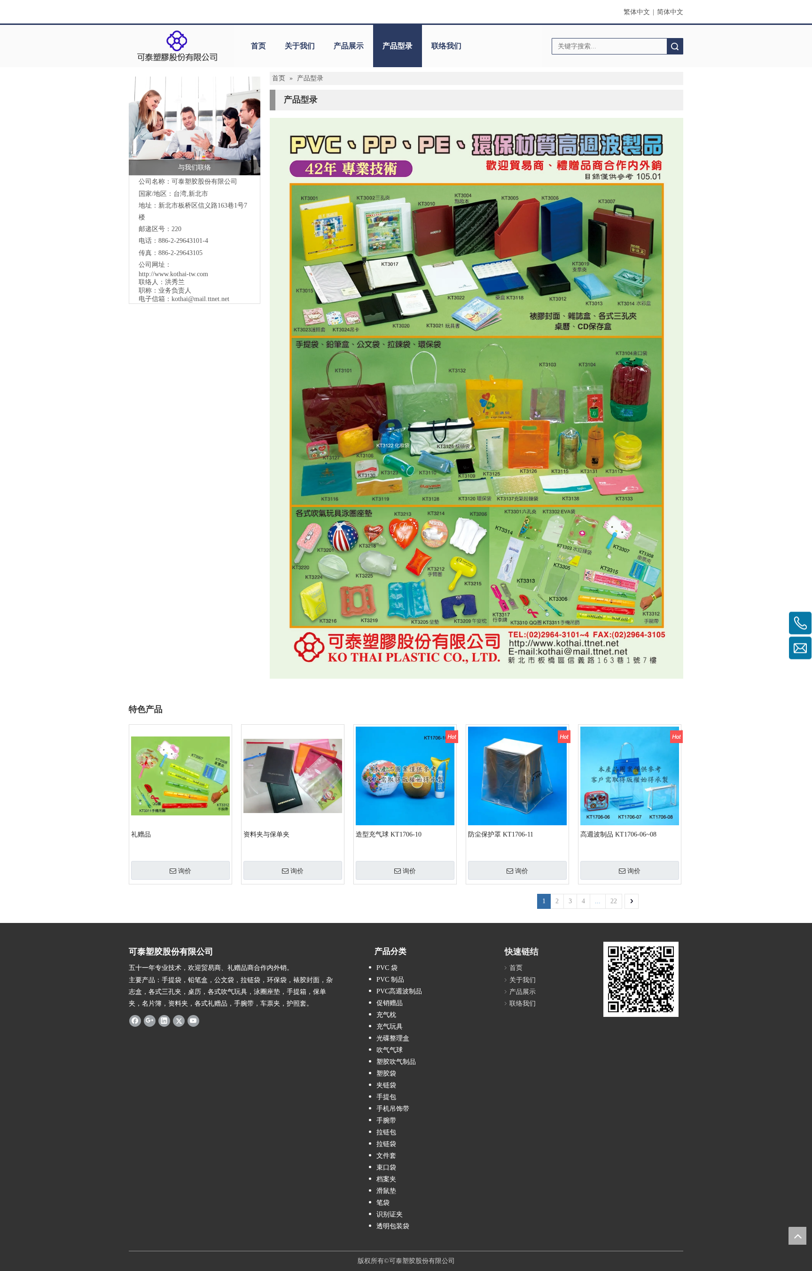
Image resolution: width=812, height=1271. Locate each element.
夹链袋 (386, 1085)
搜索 (675, 46)
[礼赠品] (180, 775)
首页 (258, 46)
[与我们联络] (194, 126)
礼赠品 (141, 834)
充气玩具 (389, 1026)
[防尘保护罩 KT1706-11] (517, 775)
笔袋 (383, 1202)
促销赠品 (389, 1003)
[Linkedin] (164, 1021)
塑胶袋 (386, 1073)
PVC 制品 (390, 979)
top (797, 1236)
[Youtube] (193, 1021)
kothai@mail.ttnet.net (200, 298)
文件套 (386, 1155)
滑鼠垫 (386, 1190)
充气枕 (386, 1014)
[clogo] (177, 46)
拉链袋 (386, 1143)
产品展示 (349, 46)
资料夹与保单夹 (266, 834)
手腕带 (386, 1120)
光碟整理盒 (392, 1038)
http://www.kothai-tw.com (173, 274)
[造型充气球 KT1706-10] (405, 775)
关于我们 (300, 46)
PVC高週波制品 (399, 991)
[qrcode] (641, 979)
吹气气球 (389, 1050)
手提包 (386, 1096)
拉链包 (386, 1132)
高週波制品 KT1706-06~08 (618, 834)
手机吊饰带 (392, 1108)
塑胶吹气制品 (396, 1061)
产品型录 (398, 46)
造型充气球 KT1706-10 (389, 834)
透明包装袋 (392, 1226)
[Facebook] (135, 1021)
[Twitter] (179, 1021)
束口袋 (386, 1167)
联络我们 (446, 46)
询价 (184, 871)
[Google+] (150, 1021)
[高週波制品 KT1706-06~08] (629, 775)
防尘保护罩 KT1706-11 (500, 834)
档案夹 (386, 1179)
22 (613, 901)
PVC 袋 (387, 967)
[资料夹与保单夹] (292, 775)
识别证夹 (389, 1214)
